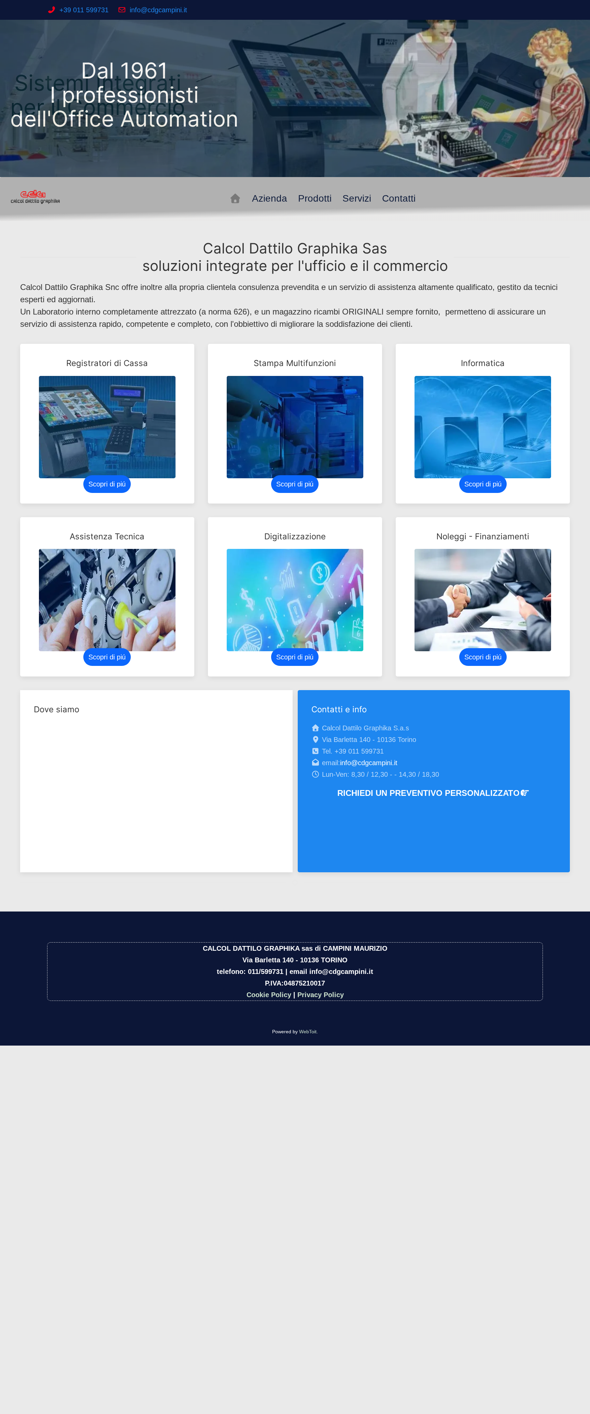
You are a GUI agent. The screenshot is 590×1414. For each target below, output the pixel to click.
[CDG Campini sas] (35, 195)
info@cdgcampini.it (158, 10)
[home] (235, 198)
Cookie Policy (269, 994)
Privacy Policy (320, 994)
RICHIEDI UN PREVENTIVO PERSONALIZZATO (428, 793)
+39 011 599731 (84, 10)
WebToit (308, 1031)
